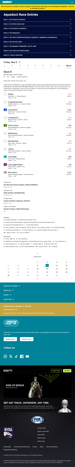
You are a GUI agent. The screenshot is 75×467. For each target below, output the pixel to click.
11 (66, 265)
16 (47, 269)
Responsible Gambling (10, 449)
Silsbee (10, 94)
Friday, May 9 (10, 62)
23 (47, 272)
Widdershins (12, 133)
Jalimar (11, 149)
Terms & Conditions (52, 447)
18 (66, 269)
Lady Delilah (12, 110)
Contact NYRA (42, 428)
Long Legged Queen (15, 164)
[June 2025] (37, 279)
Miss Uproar (12, 172)
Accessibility (7, 447)
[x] (10, 356)
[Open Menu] (72, 2)
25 (66, 272)
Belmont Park (26, 339)
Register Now (10, 339)
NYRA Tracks (41, 441)
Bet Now (67, 370)
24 (57, 272)
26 (8, 275)
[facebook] (21, 356)
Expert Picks (56, 370)
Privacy (35, 447)
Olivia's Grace (13, 125)
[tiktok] (16, 356)
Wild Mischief (13, 141)
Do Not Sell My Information (22, 447)
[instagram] (5, 356)
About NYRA (41, 434)
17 (57, 269)
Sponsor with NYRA (43, 431)
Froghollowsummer (15, 102)
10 (57, 265)
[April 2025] (37, 253)
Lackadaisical (13, 117)
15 (37, 269)
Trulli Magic (12, 157)
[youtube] (27, 356)
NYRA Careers (42, 438)
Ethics (41, 447)
